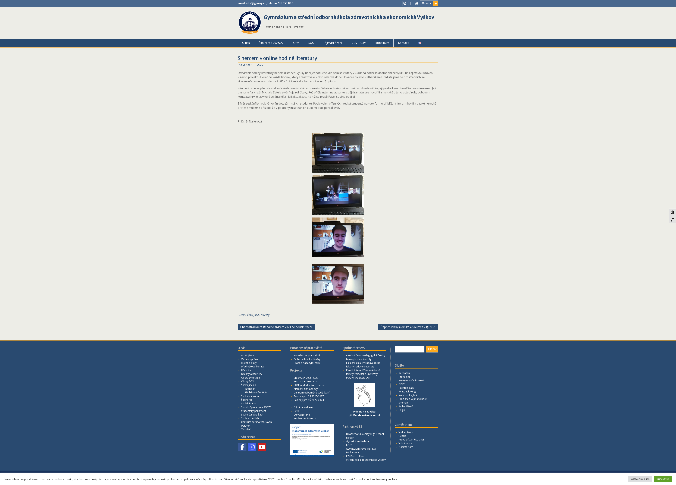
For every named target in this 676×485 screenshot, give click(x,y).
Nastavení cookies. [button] (640, 478)
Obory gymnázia (250, 377)
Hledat (432, 349)
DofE (297, 411)
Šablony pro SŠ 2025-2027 (309, 396)
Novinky (265, 315)
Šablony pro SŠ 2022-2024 (309, 400)
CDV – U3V (359, 43)
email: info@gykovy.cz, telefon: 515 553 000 (265, 3)
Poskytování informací (411, 380)
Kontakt (403, 43)
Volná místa (405, 443)
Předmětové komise (252, 366)
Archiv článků (406, 406)
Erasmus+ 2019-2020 (306, 381)
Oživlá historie (302, 414)
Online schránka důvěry (307, 359)
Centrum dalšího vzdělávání (256, 422)
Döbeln (350, 437)
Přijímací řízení (332, 43)
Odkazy (426, 3)
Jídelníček (250, 388)
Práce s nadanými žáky (307, 362)
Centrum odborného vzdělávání (312, 392)
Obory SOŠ (247, 381)
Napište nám (406, 447)
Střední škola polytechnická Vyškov (366, 459)
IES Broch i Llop (355, 456)
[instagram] (404, 3)
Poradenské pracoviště (307, 355)
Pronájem (404, 376)
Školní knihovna (250, 396)
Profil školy (247, 355)
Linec (349, 445)
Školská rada (248, 403)
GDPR (402, 384)
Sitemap (403, 402)
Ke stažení (404, 373)
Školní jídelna (248, 385)
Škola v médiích (250, 418)
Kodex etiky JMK (408, 395)
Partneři (245, 425)
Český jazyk (253, 315)
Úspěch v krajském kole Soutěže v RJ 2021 (408, 327)
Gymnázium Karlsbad (358, 441)
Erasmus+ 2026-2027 (306, 377)
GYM (296, 43)
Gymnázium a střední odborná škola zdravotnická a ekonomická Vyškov (349, 17)
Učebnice (246, 370)
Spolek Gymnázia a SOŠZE (256, 407)
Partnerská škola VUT (358, 377)
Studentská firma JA (305, 418)
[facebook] (410, 3)
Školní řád (246, 399)
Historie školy (248, 362)
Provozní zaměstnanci (411, 439)
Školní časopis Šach (252, 414)
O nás (246, 43)
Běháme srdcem (303, 407)
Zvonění (245, 429)
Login (402, 410)
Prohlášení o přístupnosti (413, 399)
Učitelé (402, 435)
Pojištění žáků (407, 387)
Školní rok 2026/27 (271, 43)
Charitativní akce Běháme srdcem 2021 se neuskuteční (276, 327)
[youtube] (416, 3)
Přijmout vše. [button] (662, 478)
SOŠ (311, 43)
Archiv (242, 315)
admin (259, 65)
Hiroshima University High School (365, 434)
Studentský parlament (253, 410)
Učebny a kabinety (251, 374)
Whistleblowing (407, 391)
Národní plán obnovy (306, 388)
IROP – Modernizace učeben (310, 385)
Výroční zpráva (249, 359)
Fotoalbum (382, 43)
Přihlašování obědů (256, 392)
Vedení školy (406, 432)
